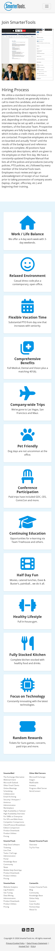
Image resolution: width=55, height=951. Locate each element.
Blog (31, 890)
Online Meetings (10, 788)
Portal (6, 859)
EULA (33, 946)
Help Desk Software (12, 844)
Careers (32, 901)
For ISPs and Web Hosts (13, 819)
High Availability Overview (14, 813)
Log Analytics (9, 890)
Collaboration (9, 794)
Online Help (34, 898)
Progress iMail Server (38, 788)
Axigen (32, 780)
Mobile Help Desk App (13, 870)
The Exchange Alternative (14, 777)
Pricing (6, 836)
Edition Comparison (12, 827)
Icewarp (32, 785)
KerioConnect (34, 791)
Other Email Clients (11, 785)
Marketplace (9, 808)
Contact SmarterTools (38, 887)
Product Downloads (11, 830)
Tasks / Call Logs (10, 853)
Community (8, 864)
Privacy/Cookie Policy (15, 943)
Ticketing (7, 847)
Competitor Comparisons (14, 822)
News (6, 867)
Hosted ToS (24, 946)
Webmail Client (10, 780)
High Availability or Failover (15, 811)
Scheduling (8, 791)
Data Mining (8, 895)
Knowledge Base (10, 861)
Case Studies (34, 904)
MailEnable (33, 782)
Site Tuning (8, 892)
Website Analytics (11, 887)
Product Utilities (10, 833)
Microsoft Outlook (11, 782)
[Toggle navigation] (47, 6)
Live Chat (7, 850)
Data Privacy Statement (37, 943)
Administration (10, 805)
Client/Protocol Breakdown (14, 825)
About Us (33, 909)
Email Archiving (10, 796)
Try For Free (34, 847)
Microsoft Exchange (37, 777)
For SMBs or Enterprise (13, 816)
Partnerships (34, 907)
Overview (33, 844)
